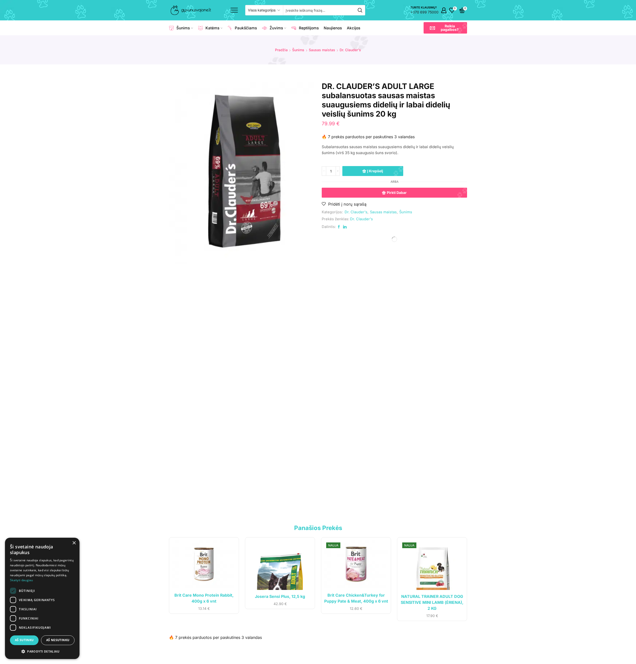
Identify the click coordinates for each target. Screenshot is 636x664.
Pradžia (281, 50)
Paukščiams (246, 28)
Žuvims (276, 28)
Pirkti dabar (397, 192)
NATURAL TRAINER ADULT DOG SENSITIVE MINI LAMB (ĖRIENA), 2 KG (432, 602)
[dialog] (42, 598)
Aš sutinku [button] (24, 640)
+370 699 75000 (424, 12)
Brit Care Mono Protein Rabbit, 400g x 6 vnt (204, 598)
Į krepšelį (375, 171)
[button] (445, 28)
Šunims (183, 28)
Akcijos (353, 28)
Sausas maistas (322, 50)
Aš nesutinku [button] (58, 640)
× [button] (74, 543)
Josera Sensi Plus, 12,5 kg (280, 596)
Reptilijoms (309, 28)
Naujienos (333, 28)
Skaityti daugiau (21, 580)
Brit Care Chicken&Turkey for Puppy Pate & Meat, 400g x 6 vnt (356, 598)
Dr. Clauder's (350, 50)
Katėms (212, 28)
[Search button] (360, 10)
